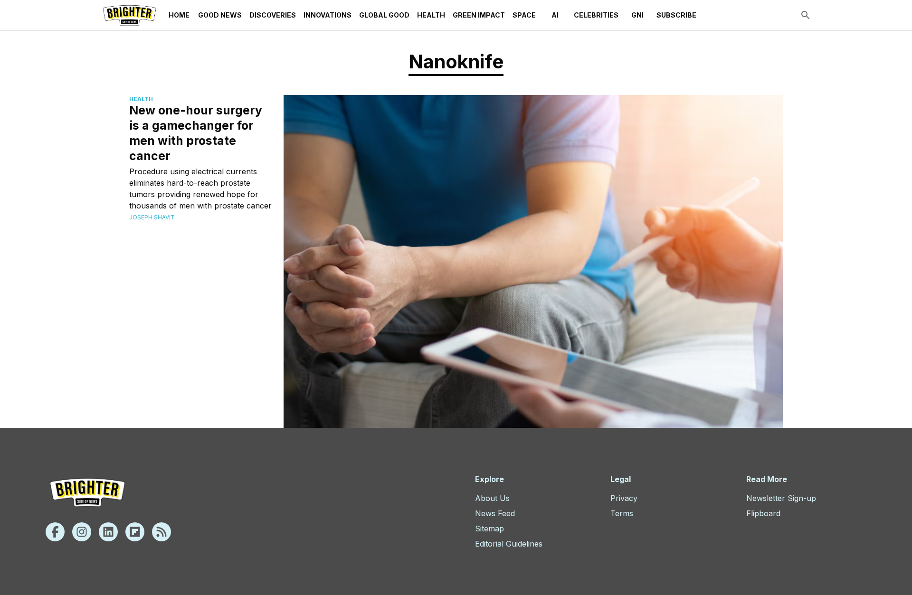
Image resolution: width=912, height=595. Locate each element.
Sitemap (489, 528)
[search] (805, 15)
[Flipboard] (134, 531)
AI (555, 15)
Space (524, 15)
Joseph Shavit (152, 217)
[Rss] (161, 531)
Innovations (328, 15)
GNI (637, 15)
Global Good (384, 15)
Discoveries (272, 15)
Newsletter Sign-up (781, 498)
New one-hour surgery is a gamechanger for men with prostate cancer (195, 133)
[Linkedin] (108, 531)
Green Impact (479, 15)
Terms (621, 513)
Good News (220, 15)
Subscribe (676, 15)
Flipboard (763, 513)
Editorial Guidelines (508, 543)
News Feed (495, 513)
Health (431, 15)
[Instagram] (81, 531)
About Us (492, 498)
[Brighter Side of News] (129, 15)
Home (179, 15)
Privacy (623, 498)
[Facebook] (55, 531)
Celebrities (596, 15)
